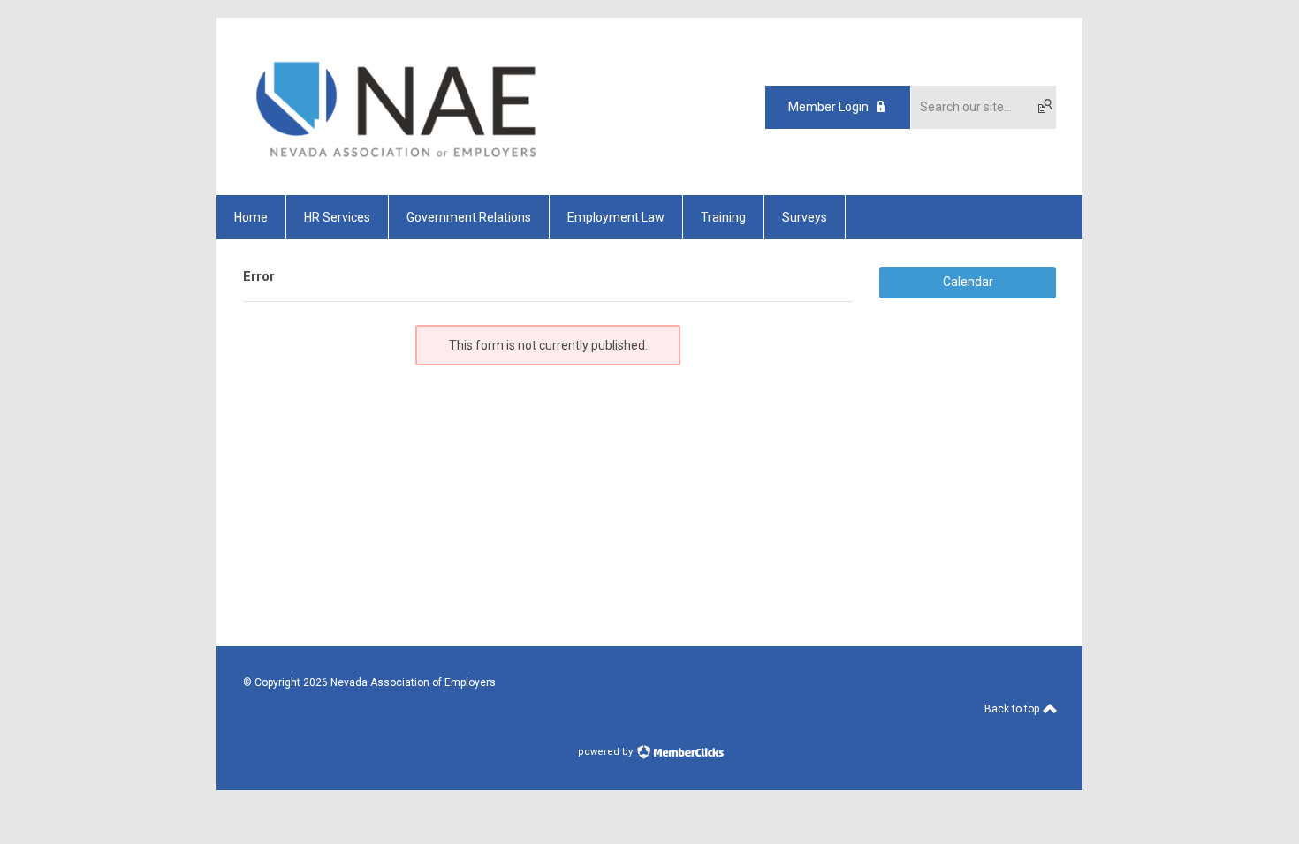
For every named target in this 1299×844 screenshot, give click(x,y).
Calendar (968, 282)
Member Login (828, 107)
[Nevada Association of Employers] (400, 164)
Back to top (1013, 709)
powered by (606, 751)
